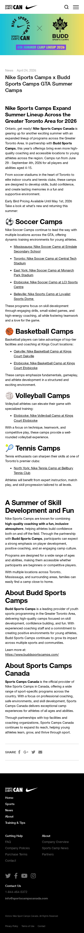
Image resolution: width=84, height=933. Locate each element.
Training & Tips (15, 822)
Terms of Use (28, 926)
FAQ (8, 842)
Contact (10, 860)
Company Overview (55, 842)
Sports (9, 804)
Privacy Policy (11, 926)
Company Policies (17, 848)
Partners (48, 854)
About (9, 816)
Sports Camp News (55, 848)
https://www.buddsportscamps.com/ (32, 654)
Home (9, 797)
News (9, 70)
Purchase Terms (16, 854)
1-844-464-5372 (16, 892)
